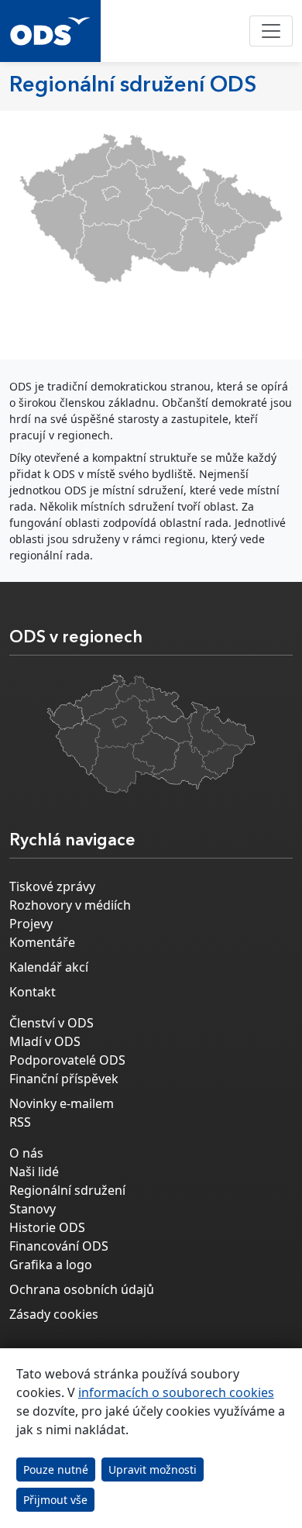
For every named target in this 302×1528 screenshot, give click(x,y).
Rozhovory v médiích (70, 905)
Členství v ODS (51, 1022)
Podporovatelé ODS (67, 1060)
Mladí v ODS (45, 1041)
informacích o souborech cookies (176, 1392)
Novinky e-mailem (61, 1103)
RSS (20, 1122)
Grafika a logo (50, 1264)
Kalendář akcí (48, 967)
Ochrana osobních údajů (81, 1289)
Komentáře (42, 942)
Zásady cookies (53, 1314)
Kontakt (32, 991)
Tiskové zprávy (52, 886)
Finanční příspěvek (63, 1078)
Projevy (31, 923)
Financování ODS (58, 1245)
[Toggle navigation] (271, 30)
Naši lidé (34, 1171)
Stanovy (32, 1208)
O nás (26, 1152)
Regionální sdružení (67, 1190)
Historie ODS (47, 1227)
